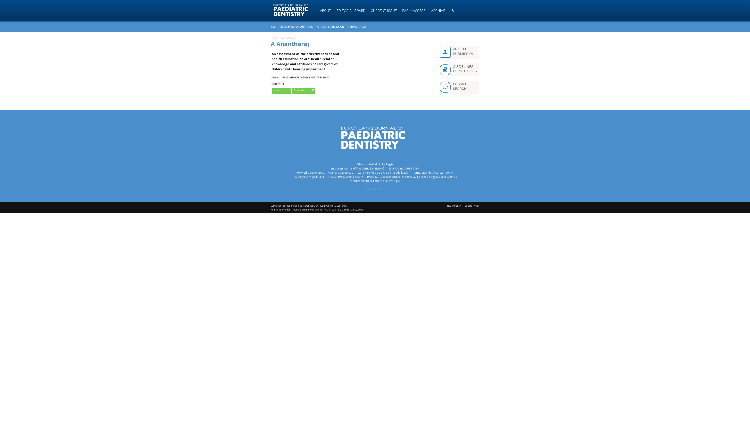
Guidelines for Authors (296, 26)
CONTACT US (375, 189)
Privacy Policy (453, 205)
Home (274, 38)
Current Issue (384, 11)
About (325, 11)
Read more (283, 90)
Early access (414, 11)
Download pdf (305, 90)
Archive (438, 11)
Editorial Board (351, 11)
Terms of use (357, 26)
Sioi (273, 26)
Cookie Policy (471, 205)
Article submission (330, 26)
